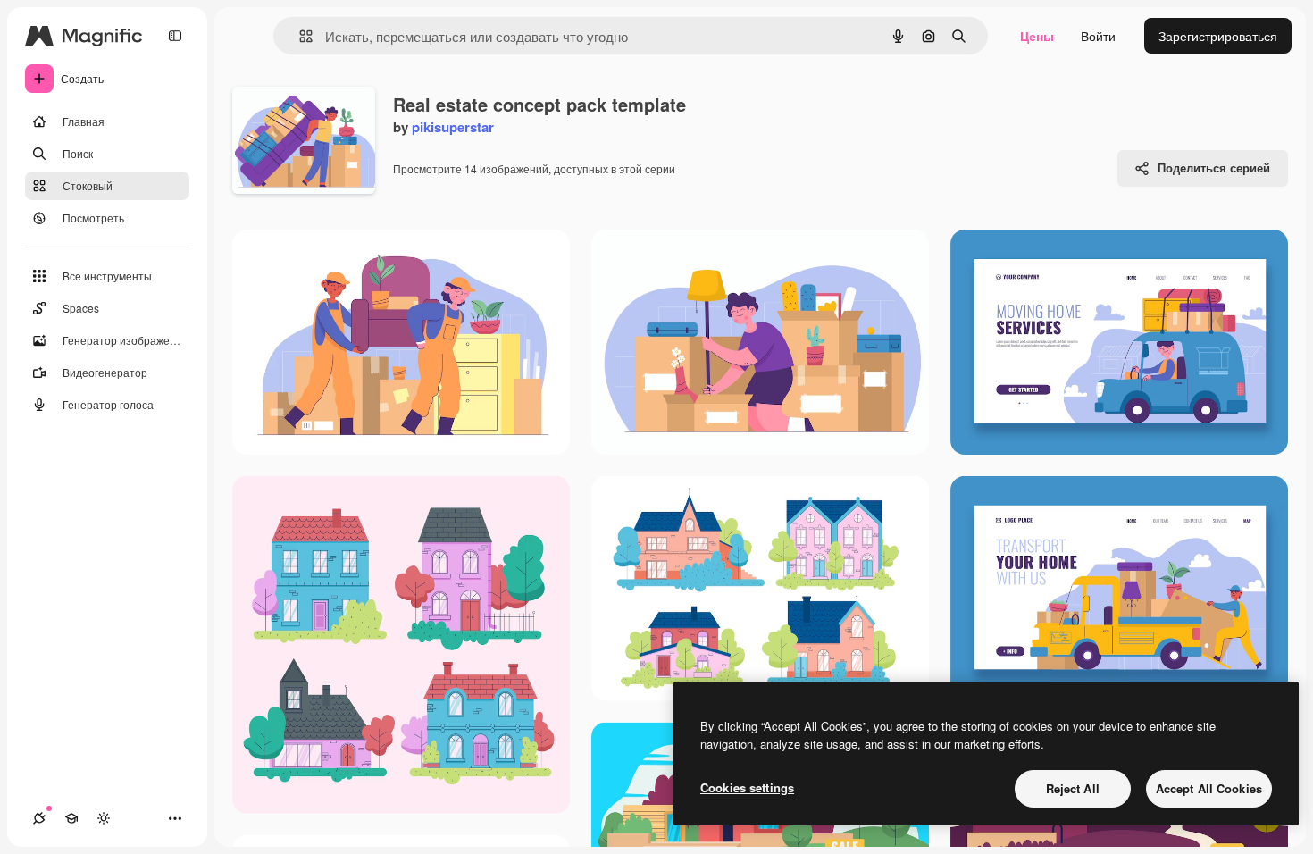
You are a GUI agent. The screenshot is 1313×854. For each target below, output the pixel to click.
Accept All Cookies (1209, 788)
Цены (1037, 36)
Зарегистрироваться (1217, 36)
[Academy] (71, 818)
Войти (1098, 36)
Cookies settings (747, 787)
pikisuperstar (453, 127)
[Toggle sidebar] (175, 35)
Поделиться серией (1214, 167)
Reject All (1073, 788)
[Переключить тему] (103, 818)
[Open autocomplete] (298, 36)
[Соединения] (39, 818)
